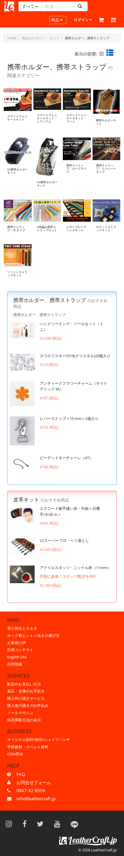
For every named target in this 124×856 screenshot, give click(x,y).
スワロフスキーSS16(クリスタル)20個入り (75, 355)
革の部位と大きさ (22, 628)
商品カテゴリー (33, 38)
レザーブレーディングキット (76, 228)
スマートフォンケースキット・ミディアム (47, 118)
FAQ (20, 774)
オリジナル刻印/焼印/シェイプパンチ (38, 739)
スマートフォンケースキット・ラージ (76, 118)
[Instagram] (11, 824)
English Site (17, 656)
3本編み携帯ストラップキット (47, 228)
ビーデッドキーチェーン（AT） (66, 457)
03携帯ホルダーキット (47, 183)
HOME (12, 38)
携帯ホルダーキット (106, 121)
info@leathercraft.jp (36, 798)
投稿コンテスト (20, 649)
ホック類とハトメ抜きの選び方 (33, 635)
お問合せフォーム (33, 782)
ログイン (82, 19)
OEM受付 (15, 754)
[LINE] (74, 824)
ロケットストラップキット (106, 228)
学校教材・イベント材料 (27, 746)
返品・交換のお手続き (26, 691)
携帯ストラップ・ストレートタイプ (106, 168)
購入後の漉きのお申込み (27, 705)
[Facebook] (26, 824)
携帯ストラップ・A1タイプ (16, 228)
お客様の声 (16, 642)
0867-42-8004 (30, 790)
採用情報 (14, 664)
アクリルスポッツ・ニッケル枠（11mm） (75, 567)
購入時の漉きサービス (26, 698)
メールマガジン (20, 712)
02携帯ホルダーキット (17, 171)
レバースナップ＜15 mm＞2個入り (69, 418)
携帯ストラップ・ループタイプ (76, 168)
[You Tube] (59, 824)
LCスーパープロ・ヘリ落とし (64, 540)
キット (54, 38)
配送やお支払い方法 (24, 684)
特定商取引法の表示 (24, 719)
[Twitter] (42, 824)
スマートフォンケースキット (17, 117)
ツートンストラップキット (17, 273)
